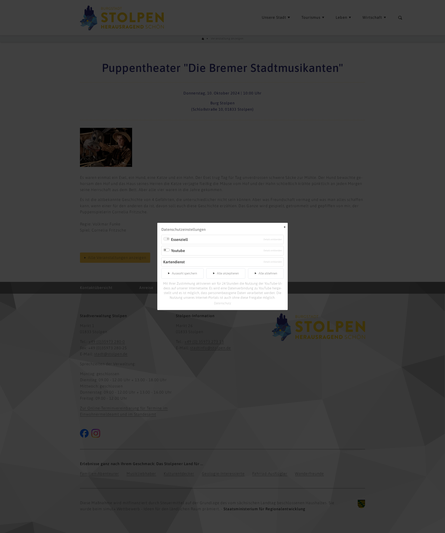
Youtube (178, 251)
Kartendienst (174, 262)
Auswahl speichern (184, 273)
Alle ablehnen (268, 273)
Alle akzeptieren (228, 273)
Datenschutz (222, 303)
